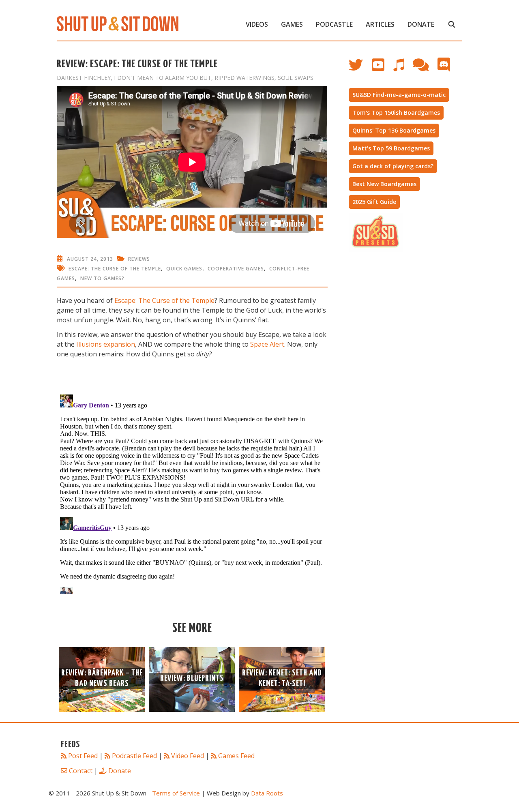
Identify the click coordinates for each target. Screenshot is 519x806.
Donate (420, 24)
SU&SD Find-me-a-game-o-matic (399, 95)
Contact (80, 770)
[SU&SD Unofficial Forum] (425, 68)
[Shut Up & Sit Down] (117, 23)
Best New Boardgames (384, 184)
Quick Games (184, 268)
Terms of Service (176, 793)
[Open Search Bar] (451, 24)
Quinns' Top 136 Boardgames (393, 130)
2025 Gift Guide (374, 202)
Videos (257, 24)
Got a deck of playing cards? (392, 166)
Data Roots (267, 793)
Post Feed (83, 755)
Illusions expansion (105, 344)
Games (292, 24)
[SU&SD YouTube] (382, 68)
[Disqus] (192, 492)
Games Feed (236, 755)
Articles (380, 24)
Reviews (139, 258)
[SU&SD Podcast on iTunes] (402, 68)
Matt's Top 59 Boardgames (391, 148)
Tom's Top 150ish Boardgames (396, 112)
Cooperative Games (236, 268)
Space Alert (267, 344)
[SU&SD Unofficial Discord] (448, 68)
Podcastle (334, 24)
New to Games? (102, 278)
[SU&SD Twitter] (360, 68)
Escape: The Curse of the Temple (115, 268)
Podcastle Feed (134, 755)
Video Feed (187, 755)
